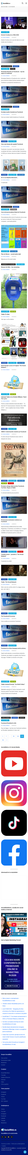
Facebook (16, 66)
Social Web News (5, 1073)
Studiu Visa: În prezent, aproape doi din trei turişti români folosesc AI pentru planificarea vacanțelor (14, 1037)
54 (18, 736)
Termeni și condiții (5, 1143)
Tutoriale (13, 209)
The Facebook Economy (8, 616)
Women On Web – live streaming (10, 267)
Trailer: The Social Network (8, 582)
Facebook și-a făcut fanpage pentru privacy (13, 648)
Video (2, 1082)
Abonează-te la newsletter (9, 872)
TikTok (2, 1096)
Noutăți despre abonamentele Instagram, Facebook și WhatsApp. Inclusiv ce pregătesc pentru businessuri (14, 1029)
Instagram (3, 1092)
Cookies (4, 1146)
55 (22, 736)
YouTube (11, 483)
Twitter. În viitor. (5, 314)
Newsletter (4, 1062)
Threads (3, 1120)
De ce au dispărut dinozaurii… (9, 177)
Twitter (13, 311)
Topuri (12, 68)
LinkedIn (3, 1118)
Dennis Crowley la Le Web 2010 (10, 35)
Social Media (5, 32)
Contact (3, 1065)
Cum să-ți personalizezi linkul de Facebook (13, 212)
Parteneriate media (6, 1060)
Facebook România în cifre (8, 723)
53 (13, 736)
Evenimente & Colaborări (8, 264)
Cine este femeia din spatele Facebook (12, 144)
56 (3, 740)
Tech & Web (21, 174)
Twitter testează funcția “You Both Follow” (13, 684)
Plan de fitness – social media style (11, 254)
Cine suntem (4, 1058)
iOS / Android (4, 1101)
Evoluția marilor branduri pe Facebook (12, 112)
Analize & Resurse (6, 66)
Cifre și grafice (6, 717)
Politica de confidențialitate (18, 1143)
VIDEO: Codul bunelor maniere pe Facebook (13, 431)
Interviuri (3, 1079)
